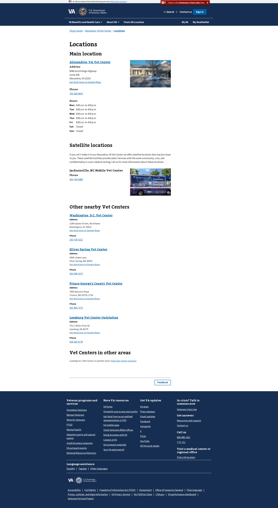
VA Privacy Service (120, 494)
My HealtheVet (201, 22)
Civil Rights (90, 490)
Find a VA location (186, 457)
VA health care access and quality (120, 411)
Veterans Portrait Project (81, 498)
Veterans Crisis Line (187, 409)
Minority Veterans (76, 419)
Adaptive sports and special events (81, 436)
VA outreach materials (114, 444)
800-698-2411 (183, 437)
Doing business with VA (115, 435)
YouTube (144, 441)
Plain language (194, 490)
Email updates (147, 416)
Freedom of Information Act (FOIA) (117, 490)
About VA (112, 22)
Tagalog (82, 468)
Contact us (186, 11)
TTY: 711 (181, 442)
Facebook (145, 421)
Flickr (143, 436)
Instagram (145, 426)
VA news (144, 406)
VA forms (108, 406)
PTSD (69, 424)
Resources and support (189, 420)
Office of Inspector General (169, 490)
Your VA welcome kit (113, 449)
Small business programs (80, 443)
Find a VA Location (134, 22)
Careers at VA (110, 439)
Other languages (99, 468)
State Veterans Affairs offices (118, 430)
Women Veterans (75, 415)
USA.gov (160, 494)
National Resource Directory (81, 453)
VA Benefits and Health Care (84, 22)
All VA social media (149, 446)
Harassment (145, 490)
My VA (185, 22)
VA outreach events (77, 448)
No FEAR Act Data (143, 494)
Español (71, 468)
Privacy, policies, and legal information (88, 494)
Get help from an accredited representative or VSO (118, 418)
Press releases (147, 411)
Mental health (74, 429)
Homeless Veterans (77, 410)
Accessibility (74, 490)
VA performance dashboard (182, 494)
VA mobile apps (111, 425)
